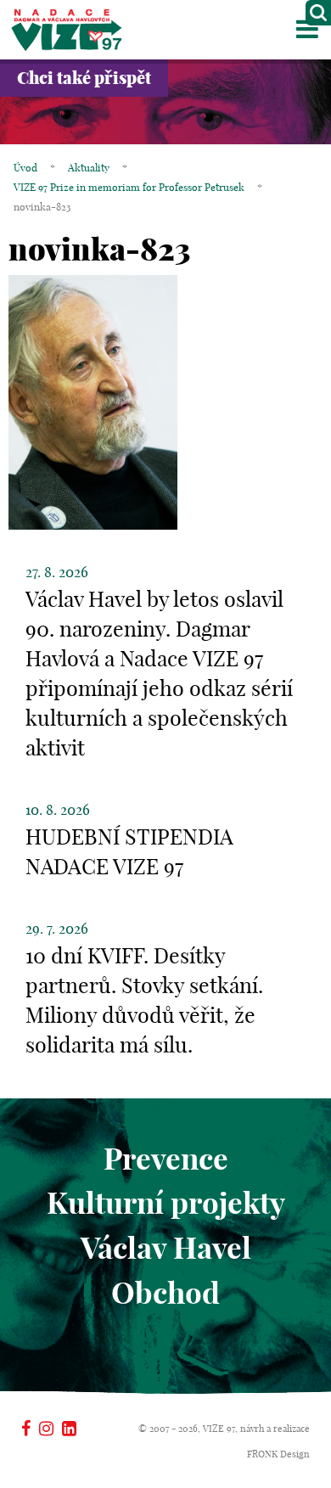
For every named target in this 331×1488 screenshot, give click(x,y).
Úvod (25, 167)
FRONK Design (278, 1454)
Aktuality (88, 167)
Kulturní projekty (166, 1202)
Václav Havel (166, 1247)
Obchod (165, 1292)
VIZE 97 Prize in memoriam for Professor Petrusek (129, 187)
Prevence (166, 1158)
